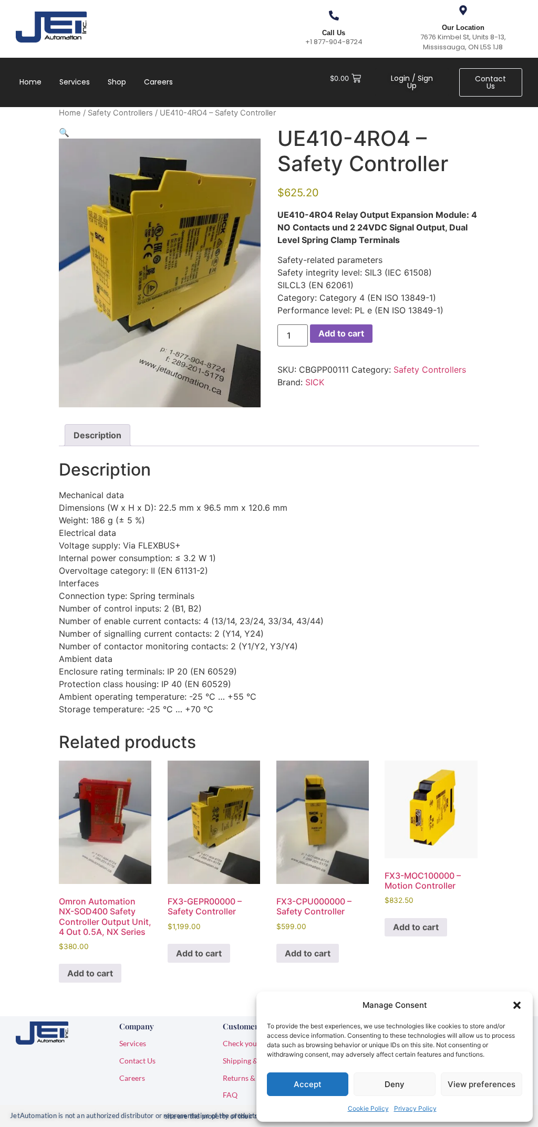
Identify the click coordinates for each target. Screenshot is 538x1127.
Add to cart (341, 333)
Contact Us (137, 1060)
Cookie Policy (368, 1108)
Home (30, 82)
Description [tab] (97, 435)
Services (74, 82)
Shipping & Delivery (255, 1060)
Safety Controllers (120, 113)
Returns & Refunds (253, 1077)
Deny (395, 1084)
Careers (158, 82)
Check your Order (252, 1043)
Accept (308, 1084)
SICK (314, 382)
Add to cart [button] (90, 973)
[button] (517, 1005)
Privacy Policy (415, 1108)
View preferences (481, 1084)
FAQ (230, 1094)
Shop (117, 82)
